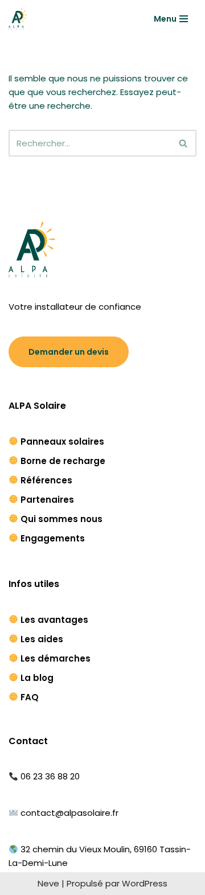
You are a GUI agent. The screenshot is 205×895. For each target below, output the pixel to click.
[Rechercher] (183, 143)
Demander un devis (68, 352)
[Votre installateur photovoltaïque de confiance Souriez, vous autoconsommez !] (18, 19)
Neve (48, 883)
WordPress (144, 883)
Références (46, 480)
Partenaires (47, 500)
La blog (37, 678)
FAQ (29, 697)
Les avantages (54, 620)
